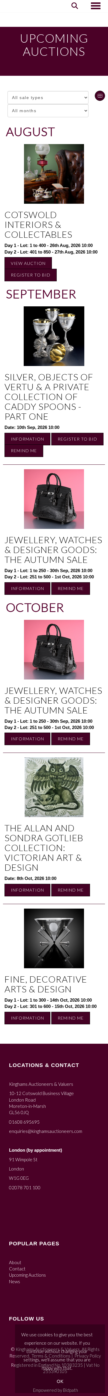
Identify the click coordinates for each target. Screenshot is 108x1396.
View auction (28, 263)
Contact (17, 1268)
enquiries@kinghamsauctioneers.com (45, 1131)
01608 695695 (24, 1122)
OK (60, 1381)
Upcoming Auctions (27, 1275)
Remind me (24, 450)
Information (27, 438)
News (14, 1281)
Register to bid (30, 274)
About (15, 1262)
